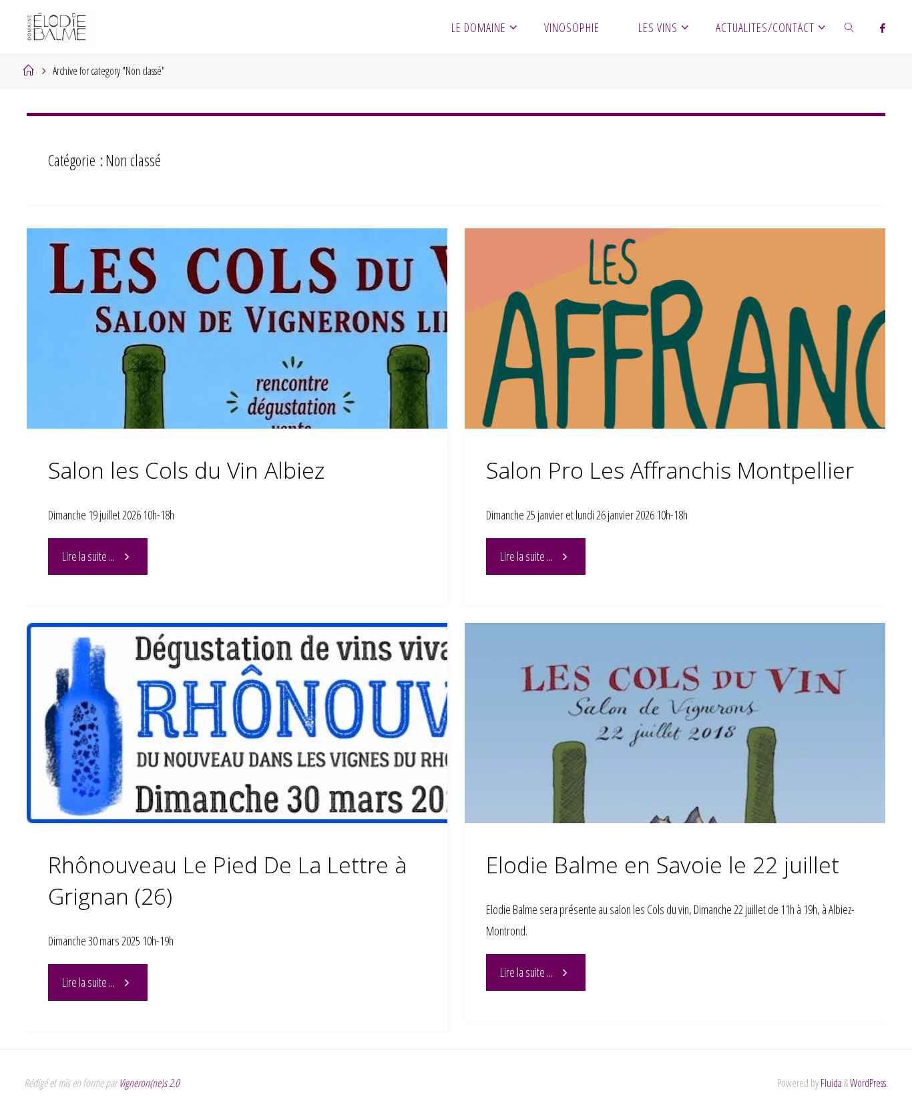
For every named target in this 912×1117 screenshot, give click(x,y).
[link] (849, 26)
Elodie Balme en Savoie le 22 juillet (662, 864)
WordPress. (869, 1083)
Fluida (830, 1083)
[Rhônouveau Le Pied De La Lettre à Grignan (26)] (237, 723)
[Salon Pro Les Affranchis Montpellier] (675, 328)
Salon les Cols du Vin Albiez (186, 470)
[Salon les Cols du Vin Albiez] (237, 328)
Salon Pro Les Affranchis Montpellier (670, 470)
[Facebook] (883, 27)
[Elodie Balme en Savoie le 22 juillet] (675, 723)
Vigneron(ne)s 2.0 (149, 1083)
